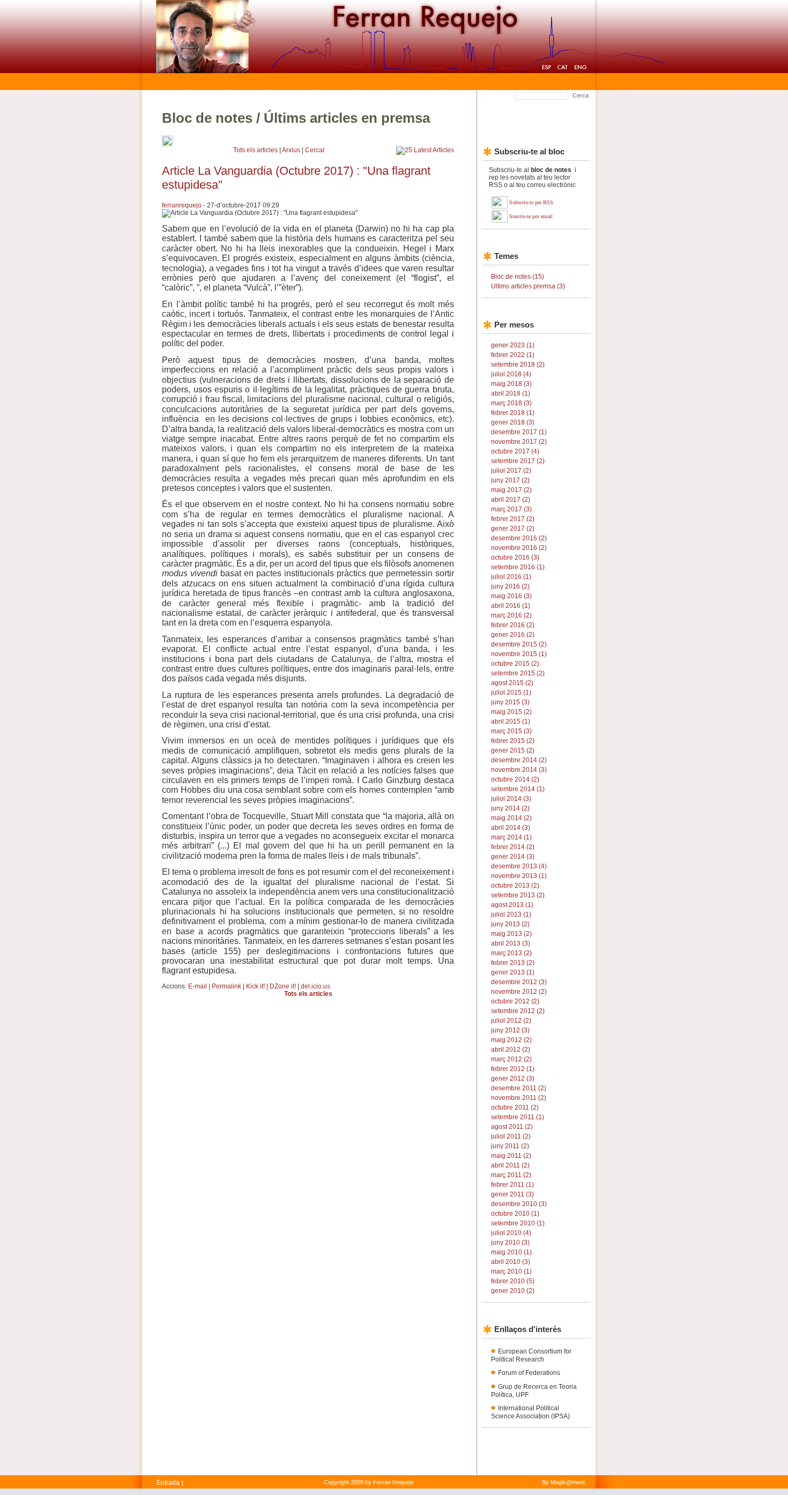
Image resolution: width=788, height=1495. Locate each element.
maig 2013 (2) (511, 934)
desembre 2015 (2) (519, 644)
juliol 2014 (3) (511, 798)
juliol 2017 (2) (511, 470)
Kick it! (255, 986)
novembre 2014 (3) (519, 769)
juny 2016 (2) (510, 586)
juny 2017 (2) (510, 480)
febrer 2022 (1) (512, 355)
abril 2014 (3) (510, 827)
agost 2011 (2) (512, 1126)
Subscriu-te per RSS (531, 202)
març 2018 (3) (511, 403)
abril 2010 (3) (510, 1262)
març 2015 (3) (511, 731)
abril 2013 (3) (510, 943)
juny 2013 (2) (510, 924)
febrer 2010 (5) (512, 1281)
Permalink (226, 986)
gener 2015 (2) (512, 750)
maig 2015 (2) (511, 712)
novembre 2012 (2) (519, 991)
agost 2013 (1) (512, 905)
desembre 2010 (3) (519, 1204)
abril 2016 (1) (510, 605)
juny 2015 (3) (510, 702)
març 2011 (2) (511, 1175)
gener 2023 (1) (512, 345)
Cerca (581, 95)
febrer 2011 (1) (512, 1184)
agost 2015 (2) (512, 683)
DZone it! (283, 986)
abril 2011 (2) (510, 1165)
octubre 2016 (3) (515, 557)
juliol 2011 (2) (511, 1136)
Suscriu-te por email (531, 216)
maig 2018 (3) (511, 384)
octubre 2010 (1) (515, 1213)
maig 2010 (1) (511, 1252)
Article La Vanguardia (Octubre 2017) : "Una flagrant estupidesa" (296, 177)
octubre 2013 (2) (515, 885)
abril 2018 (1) (510, 393)
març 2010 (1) (511, 1271)
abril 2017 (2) (510, 499)
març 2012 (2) (511, 1059)
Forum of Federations (529, 1373)
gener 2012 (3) (512, 1078)
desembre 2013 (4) (519, 866)
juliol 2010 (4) (511, 1233)
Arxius (291, 150)
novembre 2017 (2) (519, 441)
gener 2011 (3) (512, 1194)
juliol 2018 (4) (511, 374)
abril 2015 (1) (510, 721)
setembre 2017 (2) (518, 461)
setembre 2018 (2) (518, 364)
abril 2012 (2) (510, 1049)
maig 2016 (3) (511, 596)
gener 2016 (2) (512, 634)
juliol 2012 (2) (511, 1020)
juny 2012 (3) (510, 1030)
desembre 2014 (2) (519, 760)
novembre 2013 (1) (519, 876)
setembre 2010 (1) (518, 1223)
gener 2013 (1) (512, 972)
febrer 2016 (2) (512, 625)
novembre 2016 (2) (519, 548)
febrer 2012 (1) (512, 1069)
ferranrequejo (182, 205)
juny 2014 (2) (510, 808)
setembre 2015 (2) (518, 673)
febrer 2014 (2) (512, 847)
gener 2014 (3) (512, 856)
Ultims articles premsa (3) (528, 286)
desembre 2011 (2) (518, 1088)
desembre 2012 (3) (519, 982)
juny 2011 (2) (510, 1146)
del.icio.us (315, 986)
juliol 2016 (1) (511, 577)
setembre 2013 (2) (518, 895)
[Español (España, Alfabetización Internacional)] (546, 69)
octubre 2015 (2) (515, 663)
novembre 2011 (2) (518, 1098)
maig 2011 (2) (511, 1155)
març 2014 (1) (511, 837)
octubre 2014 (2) (515, 779)
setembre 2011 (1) (517, 1117)
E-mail (197, 986)
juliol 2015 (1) (511, 692)
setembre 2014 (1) (518, 789)
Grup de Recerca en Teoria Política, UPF (534, 1391)
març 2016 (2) (511, 615)
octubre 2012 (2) (515, 1001)
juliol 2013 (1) (511, 914)
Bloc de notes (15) (517, 276)
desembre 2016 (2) (519, 538)
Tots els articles (255, 150)
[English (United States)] (580, 69)
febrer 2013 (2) (512, 962)
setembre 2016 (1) (518, 567)
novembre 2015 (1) (519, 654)
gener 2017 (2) (512, 528)
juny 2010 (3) (510, 1242)
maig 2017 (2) (511, 490)
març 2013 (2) (511, 953)
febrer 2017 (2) (512, 519)
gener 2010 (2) (512, 1291)
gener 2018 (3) (512, 422)
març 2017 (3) (511, 509)
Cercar (315, 150)
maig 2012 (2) (511, 1040)
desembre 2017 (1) (519, 432)
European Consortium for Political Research (531, 1355)
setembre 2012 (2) (518, 1011)
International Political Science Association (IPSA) (530, 1412)
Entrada (168, 1482)
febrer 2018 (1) (512, 412)
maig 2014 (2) (511, 818)
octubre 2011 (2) (515, 1107)
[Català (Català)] (562, 69)
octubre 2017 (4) (515, 451)
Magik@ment (568, 1482)
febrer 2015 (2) (512, 741)
